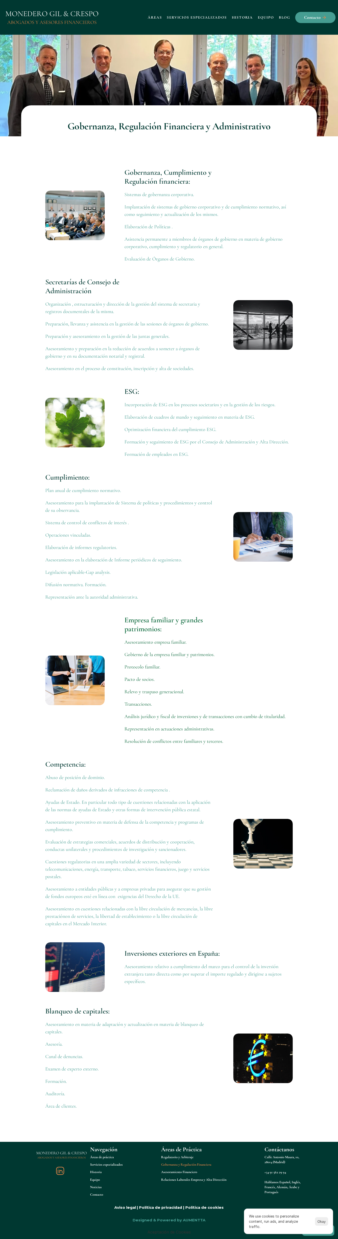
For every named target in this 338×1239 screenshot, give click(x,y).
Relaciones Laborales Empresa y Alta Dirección (193, 1180)
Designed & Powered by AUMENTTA (169, 1220)
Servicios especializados (106, 1164)
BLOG (284, 17)
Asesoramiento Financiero (179, 1172)
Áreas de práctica (102, 1157)
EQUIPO (266, 17)
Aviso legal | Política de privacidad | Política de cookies (169, 1207)
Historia (242, 17)
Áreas (155, 17)
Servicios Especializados (197, 17)
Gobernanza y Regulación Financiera (186, 1164)
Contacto (96, 1194)
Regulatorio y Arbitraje (177, 1157)
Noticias (96, 1187)
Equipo (95, 1180)
